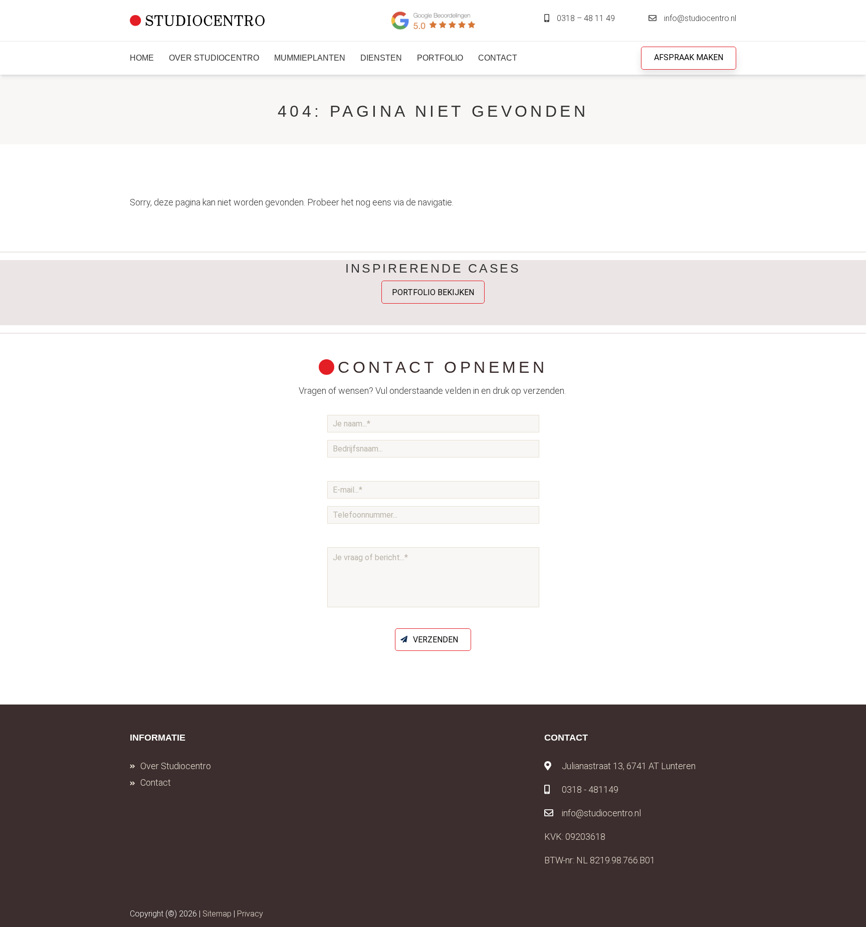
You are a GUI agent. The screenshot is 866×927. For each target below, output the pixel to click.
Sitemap (217, 913)
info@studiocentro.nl (700, 18)
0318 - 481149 (590, 789)
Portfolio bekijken (433, 292)
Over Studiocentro (175, 766)
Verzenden (435, 639)
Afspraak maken (688, 57)
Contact (155, 782)
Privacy (250, 913)
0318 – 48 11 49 (586, 18)
